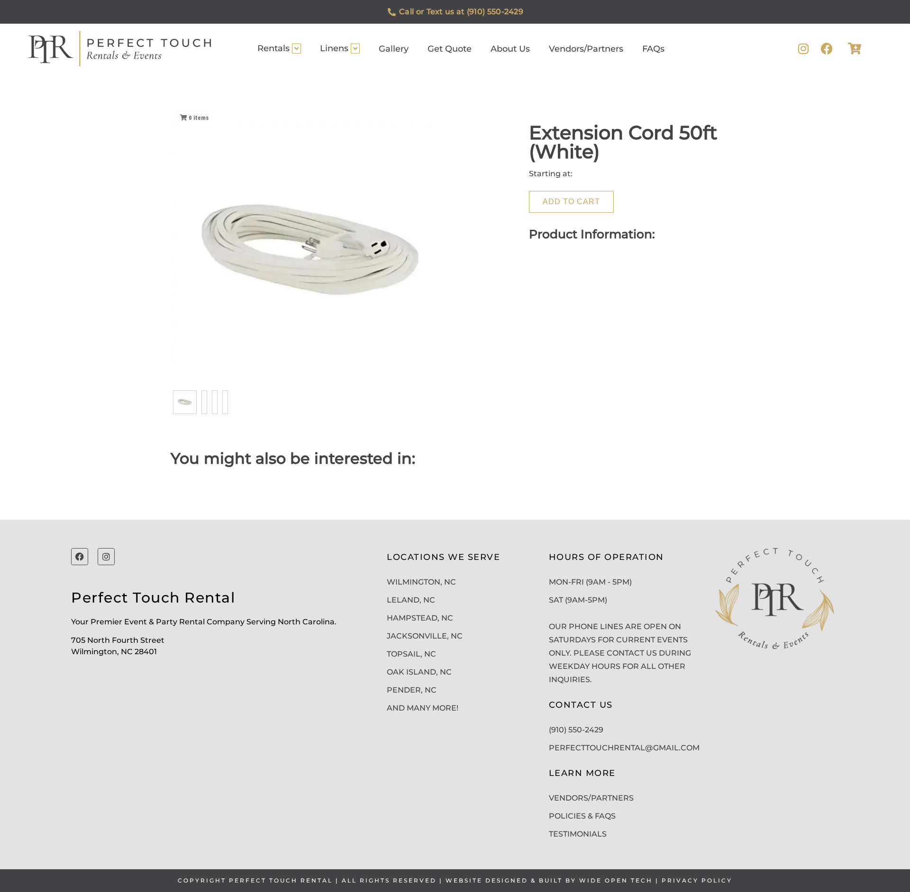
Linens (334, 48)
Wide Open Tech (616, 880)
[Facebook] (827, 48)
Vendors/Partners (586, 49)
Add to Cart (571, 202)
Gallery (394, 49)
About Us (510, 49)
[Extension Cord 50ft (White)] (185, 402)
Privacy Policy (697, 880)
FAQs (653, 49)
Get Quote (450, 49)
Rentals (273, 48)
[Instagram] (803, 48)
